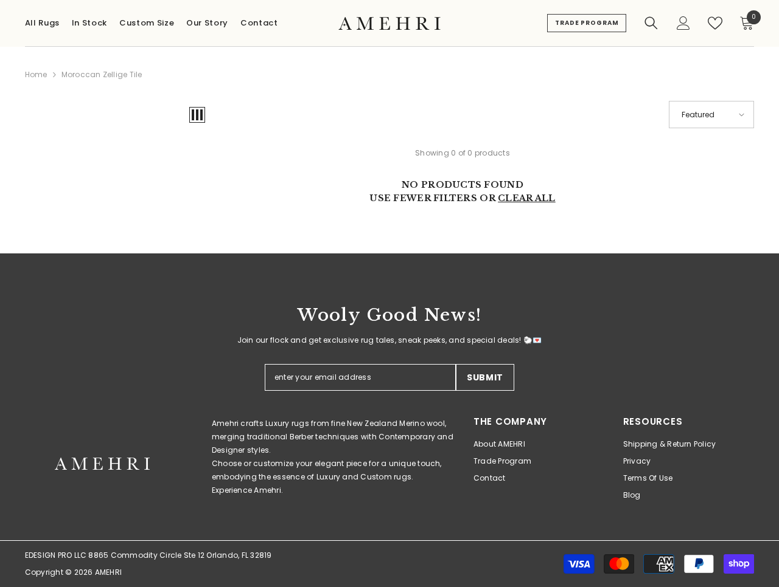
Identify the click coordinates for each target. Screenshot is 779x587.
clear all (527, 198)
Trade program (587, 22)
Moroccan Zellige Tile (101, 74)
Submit (485, 377)
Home (36, 74)
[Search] (651, 23)
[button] (197, 115)
